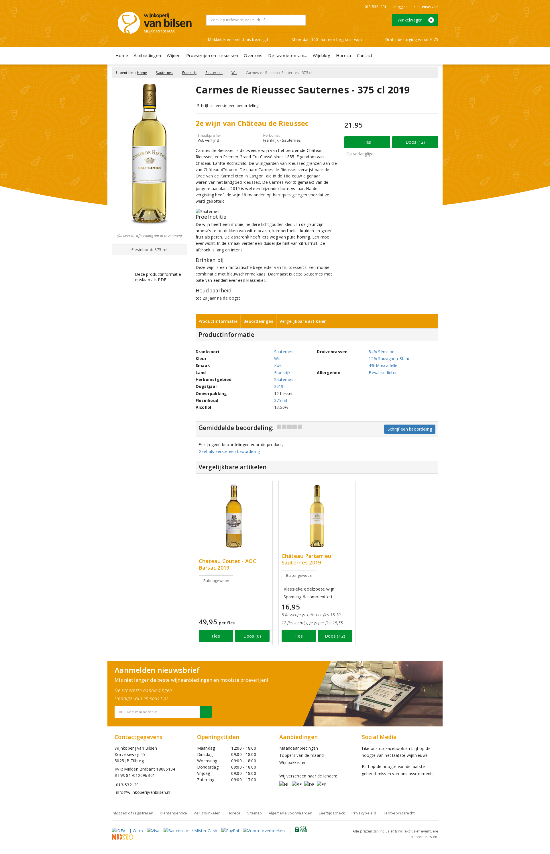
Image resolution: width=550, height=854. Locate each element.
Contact (365, 55)
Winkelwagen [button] (415, 20)
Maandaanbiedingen (298, 748)
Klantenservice (425, 6)
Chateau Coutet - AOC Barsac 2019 (227, 564)
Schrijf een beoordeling (410, 429)
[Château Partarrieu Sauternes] (317, 516)
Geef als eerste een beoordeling (229, 451)
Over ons (253, 55)
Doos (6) (252, 636)
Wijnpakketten (293, 762)
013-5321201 (376, 6)
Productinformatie (218, 321)
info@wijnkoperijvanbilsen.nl (143, 792)
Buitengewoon (216, 580)
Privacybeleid (363, 813)
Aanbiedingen (147, 55)
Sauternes (164, 72)
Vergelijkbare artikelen (303, 321)
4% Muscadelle (383, 365)
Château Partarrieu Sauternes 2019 (306, 559)
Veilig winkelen (207, 813)
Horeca (343, 55)
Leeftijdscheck (332, 813)
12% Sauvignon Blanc (389, 358)
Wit (234, 72)
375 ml (280, 400)
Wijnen (173, 55)
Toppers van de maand (301, 755)
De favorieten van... (287, 55)
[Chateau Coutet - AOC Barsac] (234, 516)
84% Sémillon (381, 351)
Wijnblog (321, 55)
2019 (279, 386)
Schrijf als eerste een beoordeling (228, 105)
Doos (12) (415, 142)
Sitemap (254, 813)
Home (121, 55)
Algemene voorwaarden (290, 813)
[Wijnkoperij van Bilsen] (155, 23)
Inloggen (400, 6)
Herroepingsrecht (399, 813)
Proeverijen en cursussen (212, 55)
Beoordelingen (258, 321)
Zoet (278, 365)
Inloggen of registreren (132, 813)
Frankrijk (189, 72)
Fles (367, 142)
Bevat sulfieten (383, 372)
